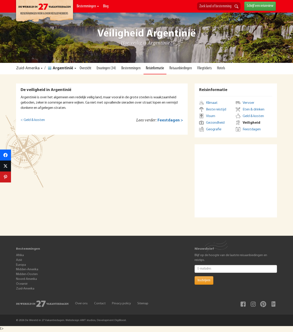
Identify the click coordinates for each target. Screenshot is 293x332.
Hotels (221, 68)
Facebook (243, 304)
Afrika (20, 255)
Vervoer (248, 103)
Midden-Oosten (27, 274)
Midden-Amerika (27, 269)
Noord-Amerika (26, 279)
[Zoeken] (236, 7)
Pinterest (263, 304)
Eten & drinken (253, 109)
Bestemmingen (87, 6)
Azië (19, 260)
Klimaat (212, 103)
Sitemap (142, 303)
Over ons (81, 303)
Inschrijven (204, 280)
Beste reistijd (216, 109)
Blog (106, 6)
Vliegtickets (204, 68)
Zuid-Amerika (28, 68)
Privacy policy (121, 303)
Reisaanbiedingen (180, 68)
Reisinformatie (155, 68)
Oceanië (21, 284)
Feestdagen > (170, 120)
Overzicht (85, 68)
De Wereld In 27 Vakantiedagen (44, 11)
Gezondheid (215, 123)
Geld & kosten (253, 116)
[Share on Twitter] (5, 166)
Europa (21, 265)
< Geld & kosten (33, 120)
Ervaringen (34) (106, 68)
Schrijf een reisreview (260, 6)
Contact (100, 303)
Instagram (253, 304)
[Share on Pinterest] (5, 176)
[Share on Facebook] (5, 155)
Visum (210, 116)
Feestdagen (252, 129)
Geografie (213, 129)
